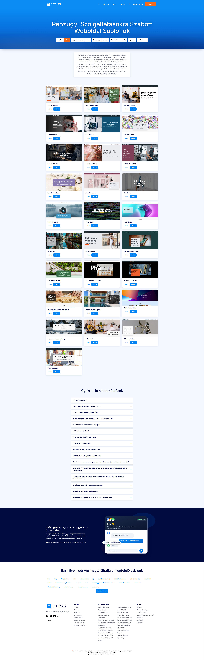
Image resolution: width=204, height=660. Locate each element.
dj (93, 579)
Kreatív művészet (115, 40)
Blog (74, 40)
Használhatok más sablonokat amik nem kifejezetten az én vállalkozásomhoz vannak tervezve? (100, 469)
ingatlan (49, 583)
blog (55, 579)
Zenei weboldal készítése (105, 630)
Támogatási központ (143, 610)
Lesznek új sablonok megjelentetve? (85, 491)
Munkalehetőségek (145, 615)
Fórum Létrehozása (123, 615)
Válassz (57, 109)
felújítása (78, 583)
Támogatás (122, 4)
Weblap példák (78, 617)
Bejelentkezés (138, 4)
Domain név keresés (104, 612)
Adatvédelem (96, 654)
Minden (60, 40)
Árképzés (106, 4)
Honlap (76, 607)
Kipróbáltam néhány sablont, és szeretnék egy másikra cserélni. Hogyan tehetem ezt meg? (98, 478)
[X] (51, 616)
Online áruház (142, 40)
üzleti (48, 579)
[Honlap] (99, 4)
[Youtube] (58, 616)
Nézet (50, 109)
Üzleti (67, 40)
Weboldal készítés (103, 607)
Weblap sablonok (79, 620)
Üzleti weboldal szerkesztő (106, 620)
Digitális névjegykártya (124, 607)
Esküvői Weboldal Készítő (105, 633)
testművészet (138, 583)
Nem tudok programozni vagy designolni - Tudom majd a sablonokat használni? (101, 462)
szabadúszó (95, 587)
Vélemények (77, 615)
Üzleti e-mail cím (122, 610)
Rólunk (139, 607)
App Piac (79, 622)
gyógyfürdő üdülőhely (53, 587)
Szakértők (140, 620)
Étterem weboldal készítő (124, 620)
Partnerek (140, 617)
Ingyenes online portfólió (105, 635)
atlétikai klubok (68, 587)
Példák (114, 4)
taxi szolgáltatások (124, 583)
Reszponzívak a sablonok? (82, 443)
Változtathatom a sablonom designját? (86, 425)
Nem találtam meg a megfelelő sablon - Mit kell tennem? (93, 418)
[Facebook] (47, 616)
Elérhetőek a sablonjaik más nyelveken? (87, 456)
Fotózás (81, 40)
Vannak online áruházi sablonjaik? (85, 437)
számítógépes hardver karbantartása (103, 583)
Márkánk (139, 622)
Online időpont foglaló (124, 622)
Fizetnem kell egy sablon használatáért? (87, 449)
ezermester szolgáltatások (63, 583)
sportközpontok (135, 579)
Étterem (105, 40)
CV (125, 40)
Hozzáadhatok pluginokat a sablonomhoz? (88, 485)
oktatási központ (83, 587)
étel (87, 583)
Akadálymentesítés (112, 654)
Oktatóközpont (141, 612)
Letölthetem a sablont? (81, 431)
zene (74, 579)
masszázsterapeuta (120, 579)
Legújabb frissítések (80, 625)
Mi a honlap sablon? (80, 400)
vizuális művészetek (104, 579)
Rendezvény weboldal (104, 628)
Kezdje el (150, 4)
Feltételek (89, 654)
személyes (148, 579)
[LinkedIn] (54, 616)
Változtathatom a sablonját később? (85, 412)
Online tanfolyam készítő (124, 617)
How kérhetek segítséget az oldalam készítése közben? (92, 497)
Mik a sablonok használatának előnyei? (86, 406)
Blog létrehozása (122, 612)
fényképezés (65, 579)
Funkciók (77, 612)
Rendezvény (96, 40)
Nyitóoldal (132, 40)
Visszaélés (103, 654)
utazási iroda (84, 579)
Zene (88, 40)
